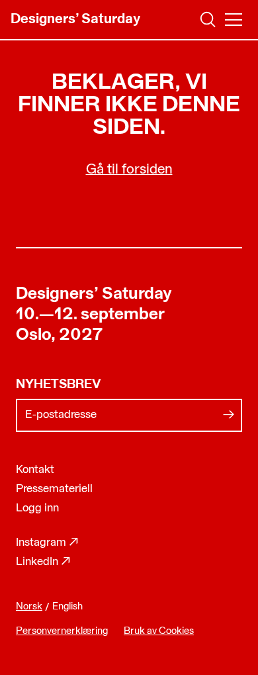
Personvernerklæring (62, 631)
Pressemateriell (54, 489)
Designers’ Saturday (93, 294)
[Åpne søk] (208, 19)
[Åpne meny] (233, 19)
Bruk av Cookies (159, 631)
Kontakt (35, 470)
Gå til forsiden (129, 170)
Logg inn (37, 508)
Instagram (47, 543)
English (67, 607)
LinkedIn (43, 562)
